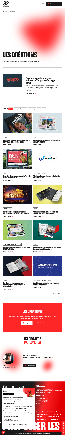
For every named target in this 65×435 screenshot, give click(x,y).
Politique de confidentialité (43, 434)
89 (59, 294)
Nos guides (53, 419)
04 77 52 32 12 (42, 402)
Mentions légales (31, 434)
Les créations (40, 419)
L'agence (28, 323)
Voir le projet (30, 93)
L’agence (38, 411)
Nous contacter (55, 4)
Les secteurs (52, 416)
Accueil (5, 11)
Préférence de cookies (21, 434)
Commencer (31, 366)
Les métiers (39, 416)
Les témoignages (41, 414)
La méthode (38, 323)
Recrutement (51, 411)
